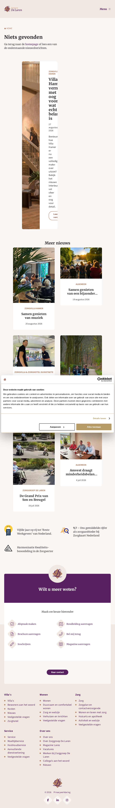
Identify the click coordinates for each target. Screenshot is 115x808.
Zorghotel (13, 721)
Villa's (11, 701)
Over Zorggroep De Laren (56, 741)
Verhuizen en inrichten (55, 716)
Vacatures (48, 749)
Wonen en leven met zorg (92, 712)
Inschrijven (24, 644)
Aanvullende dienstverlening (16, 750)
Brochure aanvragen (29, 634)
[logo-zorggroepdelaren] (13, 7)
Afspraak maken (27, 624)
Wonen (44, 694)
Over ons (45, 731)
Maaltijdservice (16, 741)
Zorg (78, 694)
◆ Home (8, 28)
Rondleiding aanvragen (79, 624)
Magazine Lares (51, 745)
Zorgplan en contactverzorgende (90, 706)
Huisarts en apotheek (90, 716)
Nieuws (12, 713)
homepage (31, 44)
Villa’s (7, 694)
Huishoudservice (17, 745)
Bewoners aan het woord (21, 705)
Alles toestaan (94, 427)
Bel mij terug (73, 634)
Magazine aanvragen (78, 644)
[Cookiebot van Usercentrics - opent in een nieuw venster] (99, 379)
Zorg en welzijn (51, 712)
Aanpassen (55, 427)
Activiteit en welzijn (89, 720)
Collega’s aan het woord (56, 761)
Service (8, 731)
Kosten (11, 709)
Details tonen (99, 418)
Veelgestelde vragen (19, 717)
